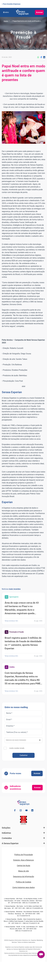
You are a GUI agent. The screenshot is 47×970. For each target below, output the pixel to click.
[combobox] (23, 740)
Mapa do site (23, 871)
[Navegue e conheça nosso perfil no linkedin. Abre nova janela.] (32, 811)
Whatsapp (38, 57)
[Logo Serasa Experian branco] (22, 12)
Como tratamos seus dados (23, 887)
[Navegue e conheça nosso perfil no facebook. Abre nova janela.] (15, 811)
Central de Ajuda (23, 865)
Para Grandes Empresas (11, 4)
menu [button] (7, 12)
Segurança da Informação (23, 876)
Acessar (39, 12)
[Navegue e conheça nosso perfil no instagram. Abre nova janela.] (21, 811)
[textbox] (23, 740)
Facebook (41, 57)
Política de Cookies (23, 882)
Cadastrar (23, 755)
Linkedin (44, 57)
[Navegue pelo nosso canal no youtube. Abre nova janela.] (26, 811)
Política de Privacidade (23, 855)
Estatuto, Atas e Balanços (23, 860)
